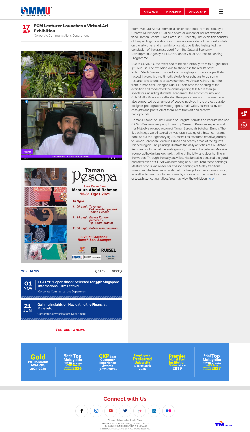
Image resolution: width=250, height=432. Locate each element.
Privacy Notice (123, 420)
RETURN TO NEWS (71, 330)
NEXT (116, 271)
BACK (102, 271)
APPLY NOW (151, 11)
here (211, 178)
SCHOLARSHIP (197, 11)
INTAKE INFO (173, 11)
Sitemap (111, 420)
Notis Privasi (137, 420)
